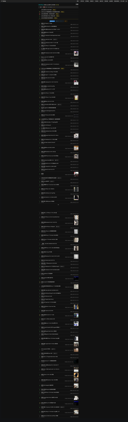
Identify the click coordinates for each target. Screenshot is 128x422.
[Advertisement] (58, 208)
